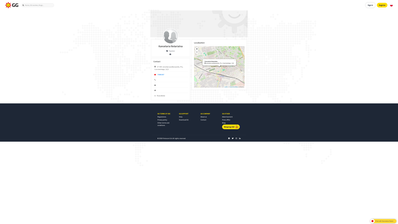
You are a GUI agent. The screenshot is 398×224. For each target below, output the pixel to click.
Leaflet (226, 87)
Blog (224, 123)
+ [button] (197, 49)
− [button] (197, 52)
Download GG (184, 120)
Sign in (370, 5)
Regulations (161, 117)
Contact (203, 120)
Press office (226, 120)
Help (180, 117)
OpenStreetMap (234, 87)
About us (204, 117)
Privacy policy (162, 120)
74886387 (160, 75)
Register (382, 5)
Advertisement (227, 117)
